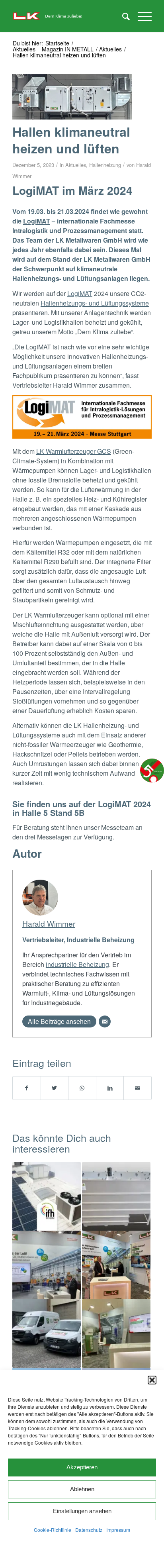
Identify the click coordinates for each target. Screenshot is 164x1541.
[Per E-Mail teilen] (137, 1087)
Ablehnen (82, 1489)
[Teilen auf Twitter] (54, 1087)
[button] (152, 1380)
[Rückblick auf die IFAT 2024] (116, 1333)
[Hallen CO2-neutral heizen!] (46, 1196)
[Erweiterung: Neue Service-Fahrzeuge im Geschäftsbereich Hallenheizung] (46, 1333)
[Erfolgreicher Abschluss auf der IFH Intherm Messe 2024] (46, 1265)
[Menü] (141, 16)
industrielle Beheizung (77, 964)
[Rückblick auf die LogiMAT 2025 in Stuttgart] (116, 1265)
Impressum (118, 1529)
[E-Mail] (105, 1021)
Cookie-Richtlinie (52, 1529)
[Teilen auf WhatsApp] (82, 1087)
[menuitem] (122, 16)
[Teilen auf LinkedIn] (110, 1087)
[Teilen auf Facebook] (27, 1087)
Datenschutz (88, 1529)
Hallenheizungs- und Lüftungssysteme (95, 303)
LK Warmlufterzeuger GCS (73, 451)
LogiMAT (36, 220)
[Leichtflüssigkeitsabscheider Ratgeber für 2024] (116, 1196)
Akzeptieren (82, 1467)
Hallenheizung (105, 165)
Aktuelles (75, 165)
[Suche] (122, 16)
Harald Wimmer (48, 923)
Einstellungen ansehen (82, 1511)
